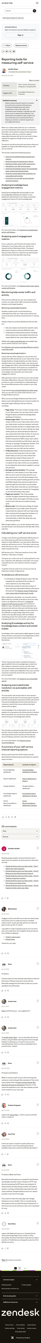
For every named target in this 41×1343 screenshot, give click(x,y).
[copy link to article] (3, 51)
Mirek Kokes (12, 909)
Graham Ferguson (14, 1105)
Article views (10, 939)
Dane (5, 918)
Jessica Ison (12, 1001)
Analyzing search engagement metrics (19, 161)
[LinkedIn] (14, 51)
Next (25, 1268)
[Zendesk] (20, 1312)
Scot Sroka (12, 1224)
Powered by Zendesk (23, 1337)
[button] (18, 1280)
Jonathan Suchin (14, 848)
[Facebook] (6, 51)
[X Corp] (10, 51)
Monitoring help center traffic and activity (20, 164)
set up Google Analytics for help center (25, 390)
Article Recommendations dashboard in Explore (29, 803)
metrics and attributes (17, 341)
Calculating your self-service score (18, 166)
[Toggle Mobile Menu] (37, 3)
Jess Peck (11, 1134)
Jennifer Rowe (13, 69)
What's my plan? (34, 80)
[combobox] (20, 831)
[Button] (3, 817)
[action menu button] (37, 848)
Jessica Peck (14, 1115)
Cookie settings (10, 1328)
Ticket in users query (13, 937)
